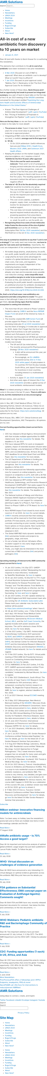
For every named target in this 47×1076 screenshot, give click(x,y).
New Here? (9, 33)
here (2, 430)
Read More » (5, 828)
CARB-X (23, 311)
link (7, 536)
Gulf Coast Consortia (32, 621)
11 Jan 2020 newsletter (34, 378)
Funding (8, 23)
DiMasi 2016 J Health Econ (31, 146)
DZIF (8, 644)
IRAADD (40, 647)
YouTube (42, 112)
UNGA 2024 (10, 15)
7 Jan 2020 (9, 80)
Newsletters (10, 13)
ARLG (14, 621)
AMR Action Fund (33, 319)
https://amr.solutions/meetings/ (19, 608)
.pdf (30, 112)
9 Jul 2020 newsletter (31, 324)
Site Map (7, 1018)
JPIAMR (8, 649)
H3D (28, 680)
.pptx (35, 112)
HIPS (8, 642)
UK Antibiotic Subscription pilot (30, 601)
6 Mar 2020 (10, 73)
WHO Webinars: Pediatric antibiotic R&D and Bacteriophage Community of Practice (23, 923)
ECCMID (33, 695)
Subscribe (9, 28)
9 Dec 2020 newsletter (34, 233)
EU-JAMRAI (34, 357)
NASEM (32, 97)
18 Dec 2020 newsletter (29, 230)
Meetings (8, 18)
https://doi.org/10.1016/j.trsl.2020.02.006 (27, 290)
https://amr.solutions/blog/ (30, 411)
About (7, 31)
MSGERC (28, 703)
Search (3, 6)
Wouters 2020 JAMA (18, 149)
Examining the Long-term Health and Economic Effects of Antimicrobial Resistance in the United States (22, 102)
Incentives (9, 21)
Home (7, 10)
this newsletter (26, 439)
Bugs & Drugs (10, 26)
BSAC (10, 637)
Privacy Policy (23, 1013)
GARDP (19, 637)
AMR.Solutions (11, 2)
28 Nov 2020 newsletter (28, 350)
